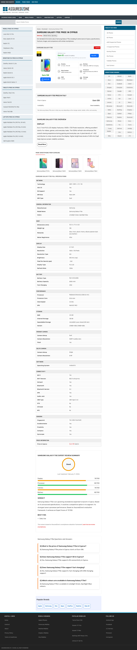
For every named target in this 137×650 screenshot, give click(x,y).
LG (119, 102)
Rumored (44, 29)
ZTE (130, 136)
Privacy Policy (9, 633)
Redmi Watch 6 (8, 73)
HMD (130, 91)
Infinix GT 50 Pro (77, 641)
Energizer (119, 87)
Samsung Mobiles (43, 624)
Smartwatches (49, 17)
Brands (18, 2)
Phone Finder (26, 2)
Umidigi (130, 128)
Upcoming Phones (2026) (8, 17)
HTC (119, 95)
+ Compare (97, 47)
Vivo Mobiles (42, 637)
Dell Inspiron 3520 (8, 141)
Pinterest (109, 633)
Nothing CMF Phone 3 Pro (80, 636)
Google (120, 91)
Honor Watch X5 (8, 68)
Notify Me (46, 79)
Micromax (109, 106)
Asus (109, 80)
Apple (40, 606)
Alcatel (119, 76)
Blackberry (119, 80)
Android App (110, 620)
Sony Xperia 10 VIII (9, 39)
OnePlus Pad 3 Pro (9, 93)
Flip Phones (110, 56)
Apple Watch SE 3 (8, 78)
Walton (130, 132)
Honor (109, 95)
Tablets (38, 17)
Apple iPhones (42, 620)
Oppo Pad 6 (6, 98)
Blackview (129, 80)
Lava (129, 99)
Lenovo (109, 102)
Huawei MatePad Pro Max (11, 107)
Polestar (109, 117)
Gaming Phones (111, 51)
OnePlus (70, 606)
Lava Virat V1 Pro (8, 34)
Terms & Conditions (11, 637)
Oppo (62, 606)
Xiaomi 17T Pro (76, 625)
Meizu (129, 102)
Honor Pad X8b (7, 112)
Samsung (39, 35)
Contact (7, 624)
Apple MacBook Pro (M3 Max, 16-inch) (14, 127)
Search (118, 22)
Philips (130, 114)
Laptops (59, 17)
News (20, 17)
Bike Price (35, 2)
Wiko (109, 136)
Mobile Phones (29, 17)
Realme (78, 606)
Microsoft (119, 106)
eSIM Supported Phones (114, 42)
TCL (119, 125)
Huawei (130, 95)
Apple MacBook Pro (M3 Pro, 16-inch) (14, 122)
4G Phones (110, 33)
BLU (109, 84)
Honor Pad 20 (7, 102)
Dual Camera (110, 65)
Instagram (109, 637)
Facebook (109, 624)
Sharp (119, 121)
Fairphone (130, 87)
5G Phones (110, 38)
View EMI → (94, 56)
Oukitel (119, 114)
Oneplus (129, 110)
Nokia (109, 110)
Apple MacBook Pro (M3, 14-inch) (13, 136)
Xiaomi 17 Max (76, 631)
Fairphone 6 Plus (8, 48)
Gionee (109, 91)
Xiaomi (119, 136)
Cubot (130, 84)
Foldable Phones (111, 61)
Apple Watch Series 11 (10, 82)
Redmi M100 (7, 53)
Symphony (109, 125)
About (6, 629)
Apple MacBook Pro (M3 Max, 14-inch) (14, 132)
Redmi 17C (6, 44)
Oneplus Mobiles (43, 633)
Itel (119, 99)
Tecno (130, 125)
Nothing (119, 110)
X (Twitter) (109, 629)
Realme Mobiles (43, 629)
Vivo (56, 606)
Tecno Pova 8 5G (77, 620)
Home (38, 29)
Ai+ (109, 76)
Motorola (129, 106)
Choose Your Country (7, 2)
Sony (129, 121)
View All (87, 606)
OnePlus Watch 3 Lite (10, 64)
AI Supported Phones (113, 47)
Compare (67, 17)
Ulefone (119, 128)
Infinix (109, 99)
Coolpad (119, 84)
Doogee (109, 87)
